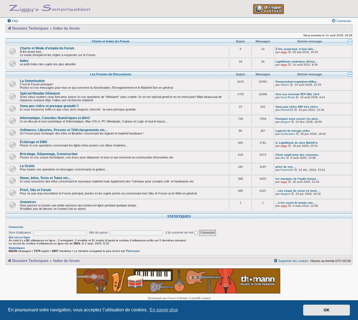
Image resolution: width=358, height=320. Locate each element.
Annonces (28, 202)
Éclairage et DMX (33, 142)
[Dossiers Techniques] (49, 7)
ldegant (285, 121)
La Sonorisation (32, 81)
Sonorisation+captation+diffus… (297, 81)
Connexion (16, 226)
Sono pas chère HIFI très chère (296, 106)
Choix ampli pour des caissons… (298, 154)
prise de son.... (285, 166)
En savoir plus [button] (164, 309)
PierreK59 (287, 109)
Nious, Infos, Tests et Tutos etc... (45, 178)
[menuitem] (12, 21)
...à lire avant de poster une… (295, 202)
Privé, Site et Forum (35, 190)
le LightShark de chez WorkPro (296, 142)
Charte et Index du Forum (110, 41)
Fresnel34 (287, 169)
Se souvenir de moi (180, 232)
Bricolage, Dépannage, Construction (48, 154)
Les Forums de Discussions (110, 74)
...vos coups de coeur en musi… (297, 190)
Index (24, 60)
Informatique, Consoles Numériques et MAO (55, 118)
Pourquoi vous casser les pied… (297, 118)
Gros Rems (288, 97)
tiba (283, 157)
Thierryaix (133, 250)
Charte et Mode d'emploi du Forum (47, 48)
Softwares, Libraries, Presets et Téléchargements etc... (63, 130)
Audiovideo (288, 133)
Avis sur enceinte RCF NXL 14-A (297, 94)
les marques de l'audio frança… (297, 178)
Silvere (285, 84)
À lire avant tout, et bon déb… (295, 48)
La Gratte (27, 166)
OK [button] (326, 310)
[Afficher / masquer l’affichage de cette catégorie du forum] (350, 42)
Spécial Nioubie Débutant (40, 93)
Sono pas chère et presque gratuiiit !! (49, 106)
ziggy (284, 52)
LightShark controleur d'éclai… (296, 61)
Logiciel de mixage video (292, 130)
